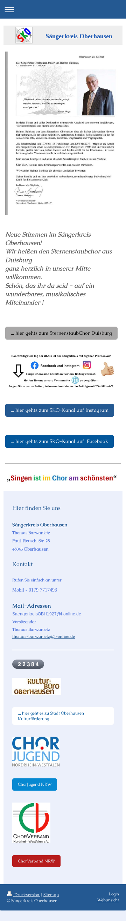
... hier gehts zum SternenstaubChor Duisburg (61, 333)
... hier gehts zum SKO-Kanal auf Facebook (59, 441)
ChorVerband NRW (36, 861)
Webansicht (108, 900)
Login (114, 894)
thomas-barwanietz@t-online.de (43, 636)
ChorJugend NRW (34, 784)
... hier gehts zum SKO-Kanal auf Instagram (59, 410)
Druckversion (26, 895)
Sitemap (51, 895)
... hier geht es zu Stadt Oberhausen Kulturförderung (51, 716)
